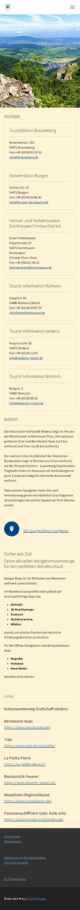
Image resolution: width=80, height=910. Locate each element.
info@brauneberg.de (23, 157)
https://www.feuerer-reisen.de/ (30, 782)
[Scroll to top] (71, 901)
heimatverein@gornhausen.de (30, 267)
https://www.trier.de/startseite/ (29, 745)
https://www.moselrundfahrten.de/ (33, 819)
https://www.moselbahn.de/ (28, 800)
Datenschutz (13, 841)
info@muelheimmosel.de (27, 313)
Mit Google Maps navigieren (46, 530)
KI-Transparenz (15, 879)
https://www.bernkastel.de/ (27, 727)
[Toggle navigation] (72, 7)
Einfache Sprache (16, 862)
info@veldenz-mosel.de (26, 358)
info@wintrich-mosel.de (26, 403)
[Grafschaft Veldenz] (7, 7)
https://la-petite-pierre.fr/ (25, 764)
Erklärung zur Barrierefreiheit (25, 858)
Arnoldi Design (36, 898)
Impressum (12, 836)
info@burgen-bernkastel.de (28, 202)
